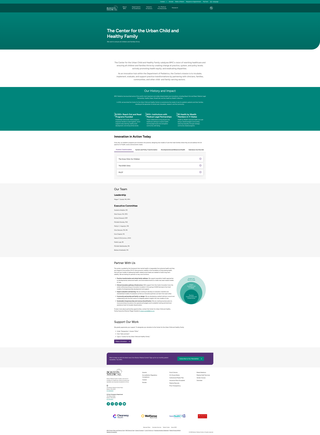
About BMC (174, 427)
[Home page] (114, 375)
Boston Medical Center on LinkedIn (116, 404)
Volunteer (199, 380)
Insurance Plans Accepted (177, 380)
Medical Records (174, 383)
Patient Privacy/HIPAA (175, 430)
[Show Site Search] (211, 8)
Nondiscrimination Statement (161, 430)
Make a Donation (121, 341)
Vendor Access (201, 378)
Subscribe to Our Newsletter (189, 359)
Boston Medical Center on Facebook (108, 404)
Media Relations (201, 372)
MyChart (205, 1)
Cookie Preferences (148, 430)
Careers (144, 380)
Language (215, 1)
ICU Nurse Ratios (174, 375)
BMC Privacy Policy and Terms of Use (116, 430)
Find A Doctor (173, 372)
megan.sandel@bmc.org (147, 311)
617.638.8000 (110, 391)
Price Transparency (175, 386)
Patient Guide (166, 427)
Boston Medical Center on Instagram (112, 404)
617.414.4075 (110, 399)
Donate (171, 1)
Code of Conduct (139, 430)
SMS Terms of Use (130, 430)
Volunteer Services (156, 427)
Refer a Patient (179, 1)
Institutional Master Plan (176, 378)
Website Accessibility (112, 432)
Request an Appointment (193, 1)
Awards (144, 372)
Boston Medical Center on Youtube (124, 404)
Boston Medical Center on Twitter (120, 404)
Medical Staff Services (203, 375)
